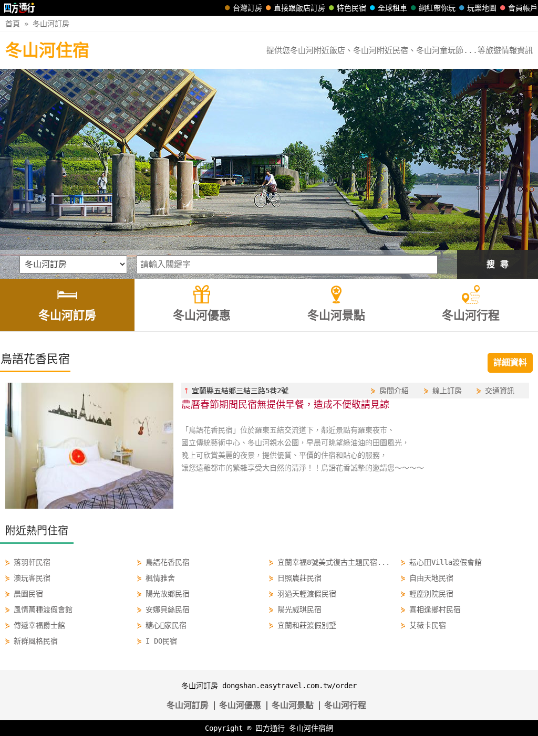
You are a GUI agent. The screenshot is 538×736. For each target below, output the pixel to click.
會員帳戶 (522, 8)
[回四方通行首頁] (19, 8)
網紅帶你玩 (437, 8)
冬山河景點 (293, 705)
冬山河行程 (345, 705)
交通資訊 (499, 390)
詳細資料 (510, 362)
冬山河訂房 (51, 23)
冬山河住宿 (47, 50)
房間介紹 (394, 390)
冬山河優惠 (240, 705)
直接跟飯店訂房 (299, 8)
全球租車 (392, 8)
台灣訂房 (247, 8)
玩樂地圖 (481, 8)
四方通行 (270, 728)
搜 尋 (498, 264)
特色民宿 (351, 8)
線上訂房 (447, 390)
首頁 (12, 23)
